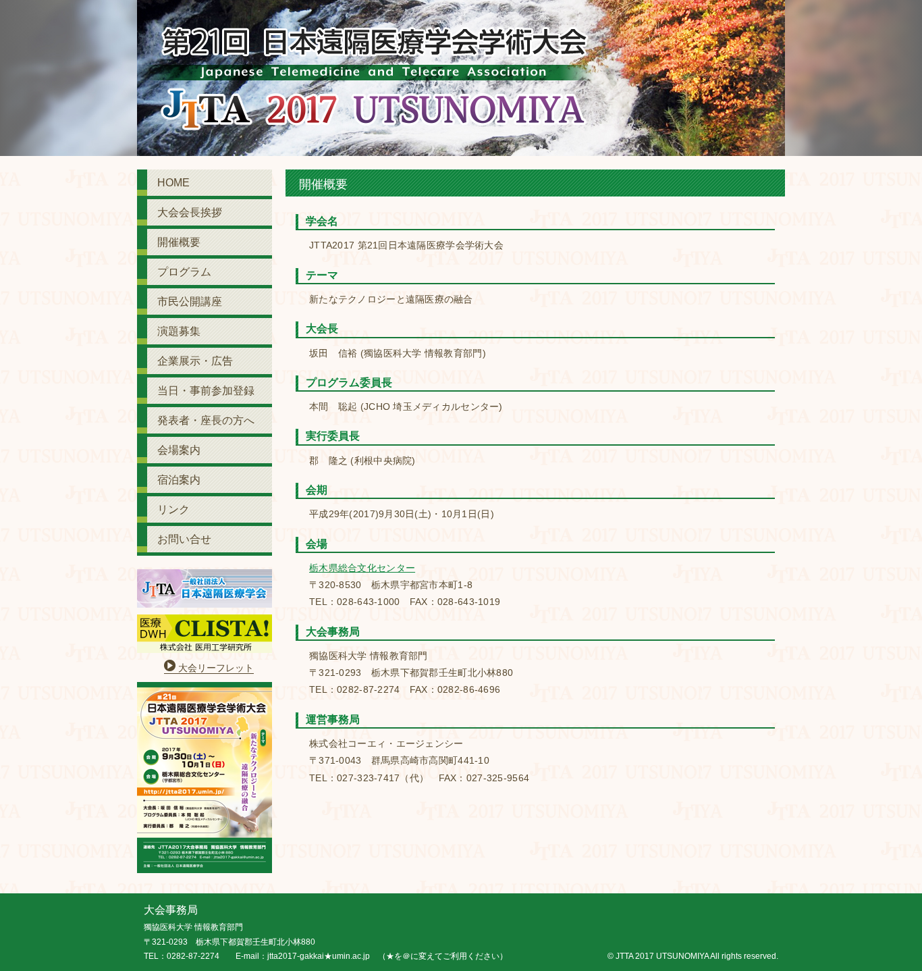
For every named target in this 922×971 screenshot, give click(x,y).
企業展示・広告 (195, 361)
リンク (173, 509)
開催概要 (178, 242)
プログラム (184, 272)
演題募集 (178, 331)
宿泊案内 (178, 480)
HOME (173, 182)
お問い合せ (184, 539)
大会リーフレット (216, 667)
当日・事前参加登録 (205, 390)
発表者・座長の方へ (205, 420)
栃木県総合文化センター (362, 567)
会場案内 (178, 450)
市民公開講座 (189, 301)
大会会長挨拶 (189, 212)
